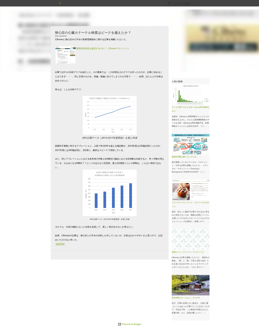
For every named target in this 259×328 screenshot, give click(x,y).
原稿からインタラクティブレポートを (188, 252)
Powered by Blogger (131, 324)
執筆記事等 (60, 244)
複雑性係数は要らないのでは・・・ (187, 157)
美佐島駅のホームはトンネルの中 (186, 298)
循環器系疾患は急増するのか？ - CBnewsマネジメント (102, 48)
